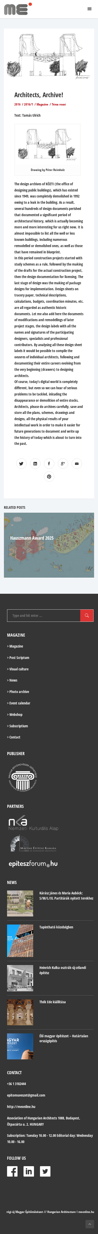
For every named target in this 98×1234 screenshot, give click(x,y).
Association (15, 1118)
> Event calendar (18, 703)
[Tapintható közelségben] (20, 941)
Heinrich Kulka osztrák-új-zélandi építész (62, 970)
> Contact (13, 737)
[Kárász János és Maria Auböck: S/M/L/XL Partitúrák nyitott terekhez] (20, 903)
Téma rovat (59, 104)
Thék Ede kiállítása (52, 1001)
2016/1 (28, 104)
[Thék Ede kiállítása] (20, 1012)
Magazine (42, 104)
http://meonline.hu (21, 1106)
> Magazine (15, 646)
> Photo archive (18, 691)
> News (12, 680)
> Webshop (14, 714)
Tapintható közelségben (56, 927)
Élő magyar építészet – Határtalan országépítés (63, 1038)
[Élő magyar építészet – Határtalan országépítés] (20, 1046)
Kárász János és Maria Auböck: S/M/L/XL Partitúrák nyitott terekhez (66, 895)
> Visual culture (17, 669)
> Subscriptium (17, 725)
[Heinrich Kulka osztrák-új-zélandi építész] (20, 978)
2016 (17, 104)
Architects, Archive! (38, 94)
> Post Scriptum (18, 657)
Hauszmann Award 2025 (32, 538)
